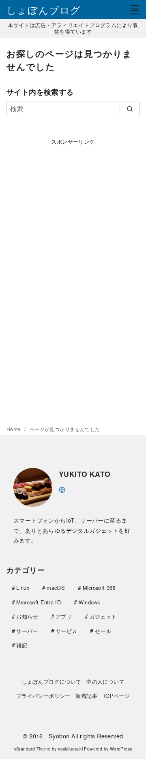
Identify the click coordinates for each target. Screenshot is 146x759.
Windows (89, 602)
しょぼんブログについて (51, 681)
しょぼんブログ (43, 9)
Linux (22, 587)
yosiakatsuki (70, 749)
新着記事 (86, 695)
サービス (66, 631)
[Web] (62, 489)
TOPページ (116, 695)
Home (14, 428)
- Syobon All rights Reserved (84, 735)
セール (103, 631)
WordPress (121, 749)
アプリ (64, 616)
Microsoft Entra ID (38, 602)
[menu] (134, 9)
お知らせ (27, 616)
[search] (130, 109)
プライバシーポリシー (43, 695)
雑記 (21, 645)
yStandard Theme (32, 749)
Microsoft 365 (99, 587)
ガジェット (103, 616)
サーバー (27, 631)
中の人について (105, 681)
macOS (56, 587)
